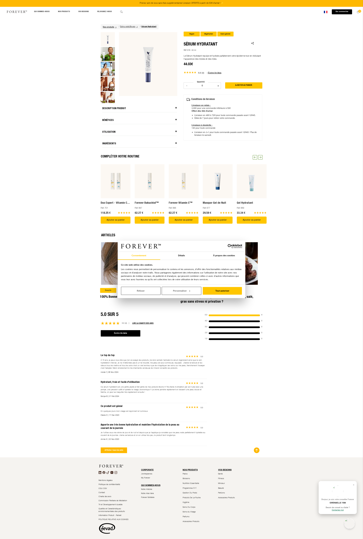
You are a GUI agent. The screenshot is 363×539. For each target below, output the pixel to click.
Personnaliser (180, 291)
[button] (110, 26)
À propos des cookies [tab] (224, 255)
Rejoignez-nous (104, 12)
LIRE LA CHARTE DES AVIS (143, 323)
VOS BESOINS (83, 12)
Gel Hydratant (245, 203)
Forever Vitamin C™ (180, 203)
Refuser (141, 291)
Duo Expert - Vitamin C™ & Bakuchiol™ (124, 203)
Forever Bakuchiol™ (147, 203)
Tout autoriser (222, 291)
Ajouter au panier (116, 220)
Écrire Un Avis (120, 333)
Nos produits (64, 12)
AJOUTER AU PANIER (243, 85)
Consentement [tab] (139, 255)
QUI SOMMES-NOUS (41, 12)
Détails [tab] (181, 255)
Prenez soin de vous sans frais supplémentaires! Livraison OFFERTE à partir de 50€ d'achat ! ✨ (181, 3)
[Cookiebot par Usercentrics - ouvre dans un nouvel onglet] (229, 246)
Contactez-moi (338, 510)
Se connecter (341, 12)
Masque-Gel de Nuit (214, 203)
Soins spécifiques (127, 27)
